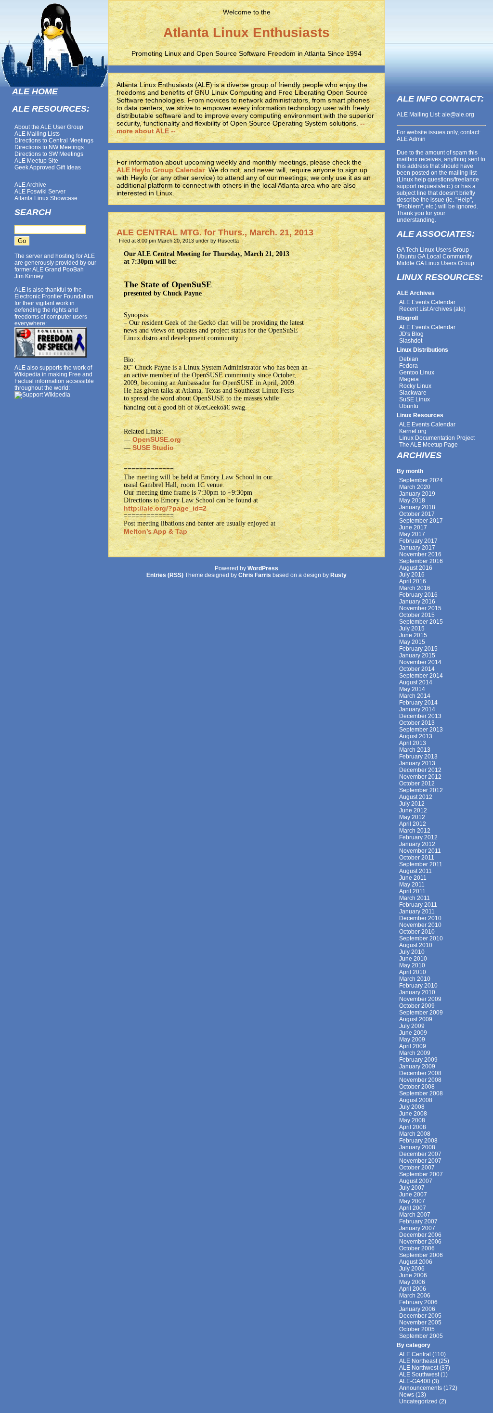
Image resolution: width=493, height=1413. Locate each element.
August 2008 (415, 1100)
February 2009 (418, 1059)
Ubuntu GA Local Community (434, 256)
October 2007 (417, 1167)
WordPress (262, 568)
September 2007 (421, 1174)
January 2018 (417, 507)
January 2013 (417, 763)
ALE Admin (411, 139)
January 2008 (417, 1147)
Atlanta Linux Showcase (46, 198)
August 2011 (415, 871)
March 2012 (414, 830)
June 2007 (413, 1194)
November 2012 (420, 776)
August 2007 (415, 1181)
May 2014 (412, 689)
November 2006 (420, 1241)
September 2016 (421, 561)
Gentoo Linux (416, 372)
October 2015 (417, 615)
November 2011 (420, 851)
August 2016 (415, 568)
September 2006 (421, 1255)
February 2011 (418, 904)
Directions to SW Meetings (48, 154)
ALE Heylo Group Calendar (161, 170)
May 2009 (412, 1039)
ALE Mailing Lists (37, 133)
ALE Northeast (418, 1361)
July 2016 (412, 574)
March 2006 (414, 1295)
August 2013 (415, 736)
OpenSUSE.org (156, 439)
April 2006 (412, 1288)
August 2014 (415, 682)
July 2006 (412, 1268)
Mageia (409, 379)
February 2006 (418, 1302)
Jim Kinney (28, 276)
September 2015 (421, 621)
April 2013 (412, 743)
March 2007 (414, 1214)
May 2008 (412, 1120)
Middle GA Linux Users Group (435, 263)
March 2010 (414, 979)
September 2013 (421, 729)
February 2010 (418, 985)
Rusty (338, 575)
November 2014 (420, 662)
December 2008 (420, 1073)
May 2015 (412, 642)
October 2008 (417, 1086)
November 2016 (420, 554)
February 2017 (418, 541)
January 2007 (417, 1228)
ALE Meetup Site (36, 160)
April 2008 (412, 1127)
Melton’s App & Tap (155, 531)
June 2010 (413, 958)
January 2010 (417, 992)
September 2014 (421, 675)
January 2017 (417, 547)
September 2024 (421, 480)
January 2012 (417, 844)
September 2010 (421, 938)
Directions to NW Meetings (49, 147)
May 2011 (412, 884)
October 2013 (417, 722)
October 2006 (417, 1248)
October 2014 (417, 669)
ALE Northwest (418, 1367)
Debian (408, 359)
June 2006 (413, 1275)
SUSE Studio (153, 447)
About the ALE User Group (48, 127)
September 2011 (420, 864)
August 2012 (415, 797)
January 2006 (417, 1309)
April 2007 (412, 1208)
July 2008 (412, 1107)
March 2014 (414, 696)
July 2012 (412, 803)
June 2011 (413, 877)
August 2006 (415, 1262)
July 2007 (412, 1187)
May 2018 (412, 500)
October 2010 (417, 931)
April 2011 (412, 891)
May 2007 (412, 1201)
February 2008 (418, 1140)
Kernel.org (413, 431)
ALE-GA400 (414, 1381)
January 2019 (417, 493)
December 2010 (420, 918)
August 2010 (415, 945)
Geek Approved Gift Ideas (47, 167)
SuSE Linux (414, 399)
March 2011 (414, 898)
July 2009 (412, 1026)
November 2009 (420, 999)
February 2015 (418, 648)
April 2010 (412, 972)
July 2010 (412, 952)
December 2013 (420, 716)
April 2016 (412, 581)
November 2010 (420, 925)
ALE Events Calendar (427, 302)
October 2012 (417, 783)
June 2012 (413, 810)
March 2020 (414, 487)
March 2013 (414, 749)
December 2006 (420, 1235)
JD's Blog (411, 334)
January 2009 (417, 1066)
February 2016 (418, 594)
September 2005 (421, 1336)
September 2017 (421, 520)
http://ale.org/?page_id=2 (165, 508)
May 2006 (412, 1282)
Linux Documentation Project (437, 438)
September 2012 (421, 790)
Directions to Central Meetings (53, 140)
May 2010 (412, 965)
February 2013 (418, 756)
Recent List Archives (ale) (432, 309)
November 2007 (420, 1160)
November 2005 (420, 1322)
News (406, 1394)
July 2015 (412, 628)
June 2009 (413, 1032)
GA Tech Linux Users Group (433, 249)
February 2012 (418, 837)
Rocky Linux (415, 386)
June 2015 (413, 635)
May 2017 (412, 534)
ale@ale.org (458, 114)
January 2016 (417, 601)
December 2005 (420, 1315)
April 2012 (412, 824)
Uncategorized (418, 1401)
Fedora (408, 365)
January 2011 (417, 911)
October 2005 (417, 1329)
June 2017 (413, 527)
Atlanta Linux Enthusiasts (246, 32)
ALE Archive (30, 184)
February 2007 (418, 1221)
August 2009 (415, 1019)
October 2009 (417, 1005)
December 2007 (420, 1154)
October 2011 (416, 857)
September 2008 (421, 1093)
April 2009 (412, 1046)
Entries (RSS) (164, 575)
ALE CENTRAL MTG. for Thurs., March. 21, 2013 (215, 232)
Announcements (420, 1388)
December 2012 (420, 770)
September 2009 (421, 1012)
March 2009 (414, 1053)
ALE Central (415, 1354)
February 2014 (418, 702)
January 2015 (417, 655)
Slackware (413, 392)
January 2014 (417, 709)
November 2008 (420, 1080)
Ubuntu (408, 406)
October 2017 (417, 514)
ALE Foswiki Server (39, 191)
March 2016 (414, 588)
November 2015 (420, 608)
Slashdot (410, 340)
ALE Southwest (419, 1374)
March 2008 (414, 1133)
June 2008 (413, 1113)
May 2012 (412, 817)
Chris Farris (254, 575)
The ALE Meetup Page (428, 444)
